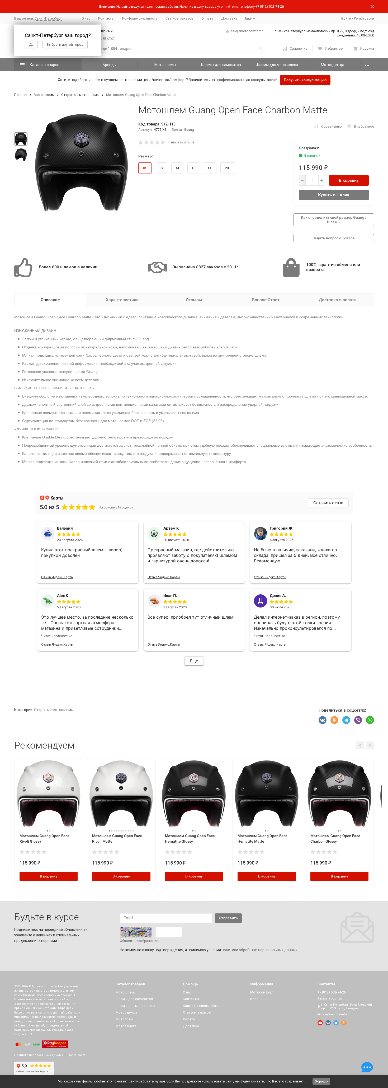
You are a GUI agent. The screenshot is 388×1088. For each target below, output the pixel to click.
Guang (189, 130)
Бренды (109, 65)
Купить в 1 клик (333, 194)
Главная (20, 95)
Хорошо (321, 1081)
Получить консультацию (305, 80)
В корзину (349, 180)
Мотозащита (126, 1026)
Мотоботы (124, 1019)
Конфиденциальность (140, 18)
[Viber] (358, 720)
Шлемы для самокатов (221, 65)
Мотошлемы (165, 65)
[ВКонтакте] (323, 720)
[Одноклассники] (334, 720)
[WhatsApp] (370, 720)
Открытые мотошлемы (80, 95)
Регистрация (364, 18)
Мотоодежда (332, 65)
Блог (254, 999)
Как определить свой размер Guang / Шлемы (334, 219)
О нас (86, 18)
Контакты (106, 18)
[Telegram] (346, 720)
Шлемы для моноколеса (277, 65)
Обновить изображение (139, 941)
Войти (346, 18)
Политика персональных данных (38, 1055)
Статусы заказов (179, 18)
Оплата (207, 18)
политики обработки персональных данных (259, 950)
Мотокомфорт (262, 992)
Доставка (229, 18)
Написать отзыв (181, 142)
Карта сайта (77, 1055)
